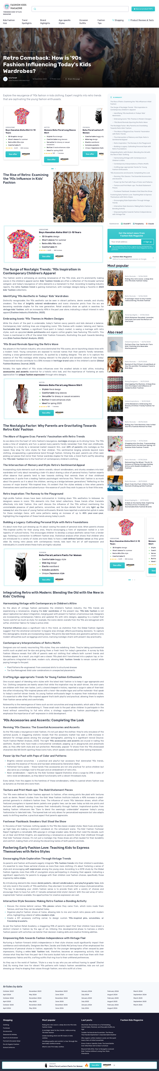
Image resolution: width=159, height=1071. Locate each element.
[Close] (124, 476)
